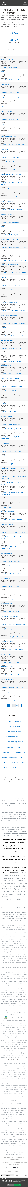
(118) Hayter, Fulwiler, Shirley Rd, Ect (11, 97)
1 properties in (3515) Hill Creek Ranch (11, 209)
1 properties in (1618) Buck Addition (10, 119)
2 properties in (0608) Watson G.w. (10, 92)
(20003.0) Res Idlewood (7, 162)
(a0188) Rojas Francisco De (8, 328)
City (5, 1171)
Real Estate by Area (14, 747)
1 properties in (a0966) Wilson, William (11, 373)
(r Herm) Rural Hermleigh (7, 566)
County (23, 1170)
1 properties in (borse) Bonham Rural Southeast (13, 399)
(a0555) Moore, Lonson (7, 340)
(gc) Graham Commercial (7, 511)
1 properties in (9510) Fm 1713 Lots (10, 285)
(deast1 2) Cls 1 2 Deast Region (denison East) (13, 468)
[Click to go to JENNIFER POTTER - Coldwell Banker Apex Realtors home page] (5, 3)
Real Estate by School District (14, 752)
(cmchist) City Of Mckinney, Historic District (12, 429)
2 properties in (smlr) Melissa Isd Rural (11, 675)
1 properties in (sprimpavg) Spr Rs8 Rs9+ (12, 700)
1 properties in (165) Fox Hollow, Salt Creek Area (14, 132)
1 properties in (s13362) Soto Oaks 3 (10, 586)
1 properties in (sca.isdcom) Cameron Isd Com (13, 624)
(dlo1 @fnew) (4, 499)
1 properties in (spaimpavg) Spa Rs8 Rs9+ (12, 687)
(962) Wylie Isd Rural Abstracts (9, 302)
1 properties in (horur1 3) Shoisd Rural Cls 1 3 (13, 532)
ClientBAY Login (15, 779)
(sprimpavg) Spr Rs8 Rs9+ (8, 692)
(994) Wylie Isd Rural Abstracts (9, 315)
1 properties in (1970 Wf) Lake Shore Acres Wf (13, 144)
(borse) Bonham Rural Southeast (9, 391)
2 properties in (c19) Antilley (8, 411)
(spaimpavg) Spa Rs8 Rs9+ (8, 679)
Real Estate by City (14, 732)
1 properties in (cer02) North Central (10, 424)
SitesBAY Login (13, 781)
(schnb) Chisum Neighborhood (9, 629)
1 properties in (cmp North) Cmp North (11, 451)
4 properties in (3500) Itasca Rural (10, 197)
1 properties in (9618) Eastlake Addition (11, 298)
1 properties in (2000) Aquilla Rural (10, 157)
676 (17, 705)
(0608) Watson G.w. (6, 84)
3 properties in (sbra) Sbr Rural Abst (10, 611)
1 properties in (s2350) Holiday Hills (10, 599)
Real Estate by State (14, 722)
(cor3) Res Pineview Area (7, 456)
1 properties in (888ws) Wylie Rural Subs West (13, 260)
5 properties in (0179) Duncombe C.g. (11, 67)
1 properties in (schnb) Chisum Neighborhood (13, 637)
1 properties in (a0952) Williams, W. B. (11, 361)
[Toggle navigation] (25, 3)
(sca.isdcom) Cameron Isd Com (9, 616)
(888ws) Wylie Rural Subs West (9, 252)
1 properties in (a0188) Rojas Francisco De (12, 336)
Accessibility (16, 777)
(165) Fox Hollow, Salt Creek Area (10, 124)
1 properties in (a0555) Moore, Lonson (11, 348)
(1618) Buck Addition (6, 111)
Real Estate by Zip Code (14, 737)
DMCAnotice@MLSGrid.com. (14, 1059)
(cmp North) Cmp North (7, 443)
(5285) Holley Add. (6, 227)
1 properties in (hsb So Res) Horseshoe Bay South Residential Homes (12, 547)
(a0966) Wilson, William (7, 366)
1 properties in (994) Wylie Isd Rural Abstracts (13, 323)
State (18, 1170)
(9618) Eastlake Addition (7, 290)
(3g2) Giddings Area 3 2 (7, 214)
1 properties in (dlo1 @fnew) (8, 507)
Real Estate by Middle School (14, 762)
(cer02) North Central (6, 416)
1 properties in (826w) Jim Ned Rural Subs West (13, 247)
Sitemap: (3, 1170)
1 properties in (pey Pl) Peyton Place (10, 561)
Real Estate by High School (14, 767)
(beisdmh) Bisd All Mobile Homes (10, 378)
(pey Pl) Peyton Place (6, 553)
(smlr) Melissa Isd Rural (7, 667)
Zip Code (9, 1171)
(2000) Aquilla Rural (6, 149)
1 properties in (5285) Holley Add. (10, 235)
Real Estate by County (14, 727)
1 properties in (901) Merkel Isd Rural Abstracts (13, 273)
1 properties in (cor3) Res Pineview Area (11, 464)
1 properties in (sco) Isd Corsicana (10, 662)
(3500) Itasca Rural (6, 189)
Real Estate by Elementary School (14, 757)
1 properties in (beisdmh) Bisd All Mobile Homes (13, 386)
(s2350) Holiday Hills (6, 591)
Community (16, 1171)
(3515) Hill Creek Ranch (7, 201)
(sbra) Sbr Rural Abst (6, 603)
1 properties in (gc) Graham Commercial (11, 520)
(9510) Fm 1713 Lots (6, 277)
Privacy (6, 777)
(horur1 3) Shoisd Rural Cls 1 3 (9, 524)
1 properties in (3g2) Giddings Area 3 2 (11, 222)
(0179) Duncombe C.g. (7, 59)
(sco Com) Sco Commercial (8, 641)
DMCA (4, 779)
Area (21, 1171)
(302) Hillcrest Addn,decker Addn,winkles (12, 174)
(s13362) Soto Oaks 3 (6, 578)
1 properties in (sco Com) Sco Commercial (12, 649)
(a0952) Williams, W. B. (7, 353)
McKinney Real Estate (10, 1170)
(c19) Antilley (4, 403)
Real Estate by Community (14, 742)
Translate (25, 1175)
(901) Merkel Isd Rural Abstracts (9, 264)
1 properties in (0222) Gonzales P (10, 80)
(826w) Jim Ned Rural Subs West (10, 239)
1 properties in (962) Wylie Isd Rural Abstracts (13, 310)
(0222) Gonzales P (6, 72)
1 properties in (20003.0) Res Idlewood (11, 170)
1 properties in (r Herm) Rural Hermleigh (11, 574)
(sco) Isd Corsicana (6, 654)
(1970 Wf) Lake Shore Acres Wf (9, 136)
